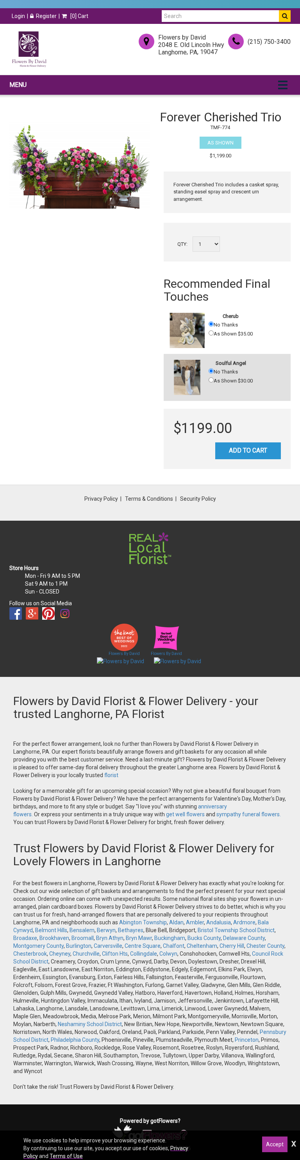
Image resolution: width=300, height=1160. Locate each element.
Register (46, 16)
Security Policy (198, 499)
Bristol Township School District (236, 930)
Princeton (247, 1040)
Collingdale (143, 954)
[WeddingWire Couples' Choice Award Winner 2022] (120, 661)
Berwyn (106, 930)
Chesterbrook (30, 954)
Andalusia (218, 922)
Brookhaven (54, 938)
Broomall (82, 938)
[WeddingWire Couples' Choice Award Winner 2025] (177, 661)
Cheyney (59, 954)
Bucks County (204, 938)
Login (18, 16)
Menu (18, 84)
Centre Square (143, 946)
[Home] (28, 49)
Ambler (195, 922)
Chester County (265, 946)
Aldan (176, 922)
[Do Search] (285, 16)
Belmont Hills (51, 930)
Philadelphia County (75, 1040)
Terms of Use (66, 1156)
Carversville (108, 946)
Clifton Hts (115, 954)
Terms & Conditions (149, 499)
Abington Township (143, 922)
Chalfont (173, 946)
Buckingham (169, 938)
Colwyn (168, 954)
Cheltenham (202, 946)
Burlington (78, 946)
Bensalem (82, 930)
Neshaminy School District (90, 1024)
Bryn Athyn (109, 938)
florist (111, 775)
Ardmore (244, 922)
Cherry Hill (232, 946)
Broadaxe (25, 938)
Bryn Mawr (139, 938)
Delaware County (244, 938)
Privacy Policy (101, 499)
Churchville (86, 954)
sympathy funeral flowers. (248, 814)
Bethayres (130, 930)
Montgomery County (38, 946)
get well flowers (185, 814)
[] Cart (78, 16)
